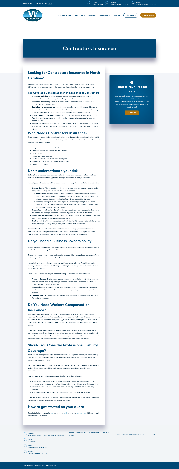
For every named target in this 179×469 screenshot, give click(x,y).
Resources (103, 15)
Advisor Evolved (51, 465)
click (65, 413)
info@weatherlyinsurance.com (120, 4)
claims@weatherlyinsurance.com (146, 4)
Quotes (71, 435)
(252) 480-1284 (33, 441)
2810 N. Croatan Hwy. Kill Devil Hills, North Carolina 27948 (46, 435)
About (71, 433)
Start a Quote (148, 15)
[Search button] (154, 434)
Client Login (131, 15)
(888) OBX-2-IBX (98, 4)
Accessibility (81, 433)
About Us (79, 15)
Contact (116, 15)
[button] (132, 112)
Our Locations (64, 15)
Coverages (91, 15)
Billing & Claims (94, 433)
